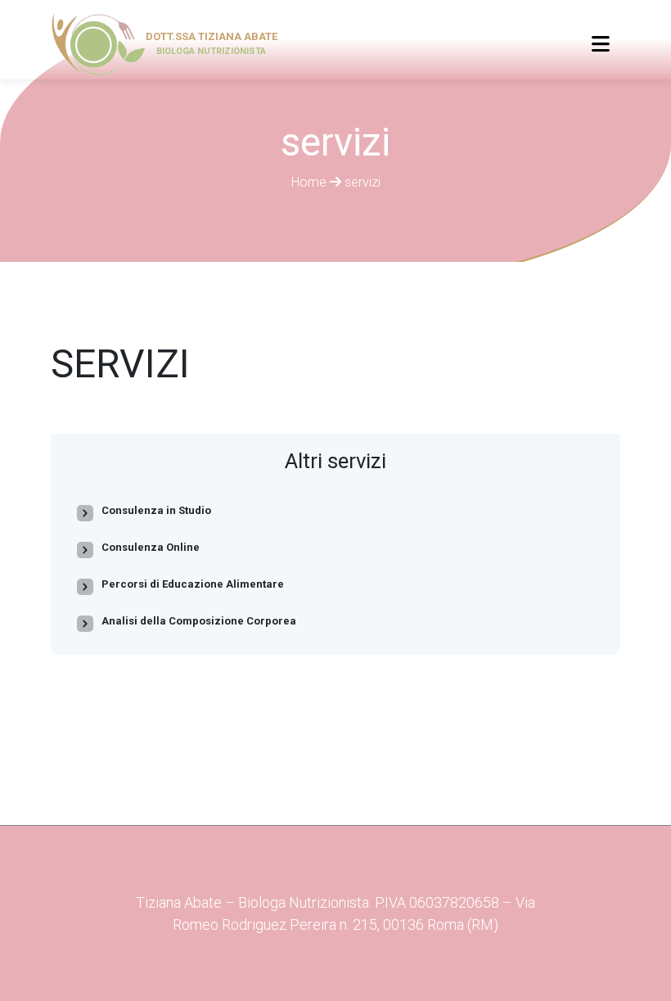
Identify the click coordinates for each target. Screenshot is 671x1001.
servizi (363, 182)
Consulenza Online (150, 547)
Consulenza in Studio (156, 510)
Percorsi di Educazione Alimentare (192, 584)
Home (310, 182)
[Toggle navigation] (600, 43)
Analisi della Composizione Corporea (198, 621)
